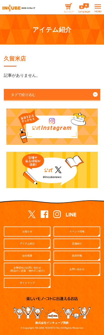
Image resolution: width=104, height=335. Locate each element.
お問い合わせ (77, 269)
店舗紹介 (77, 243)
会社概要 (27, 255)
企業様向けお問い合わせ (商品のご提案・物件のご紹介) (27, 269)
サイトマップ (27, 282)
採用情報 (77, 255)
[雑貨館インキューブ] (19, 8)
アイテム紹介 (27, 243)
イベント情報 (77, 231)
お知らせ (27, 231)
